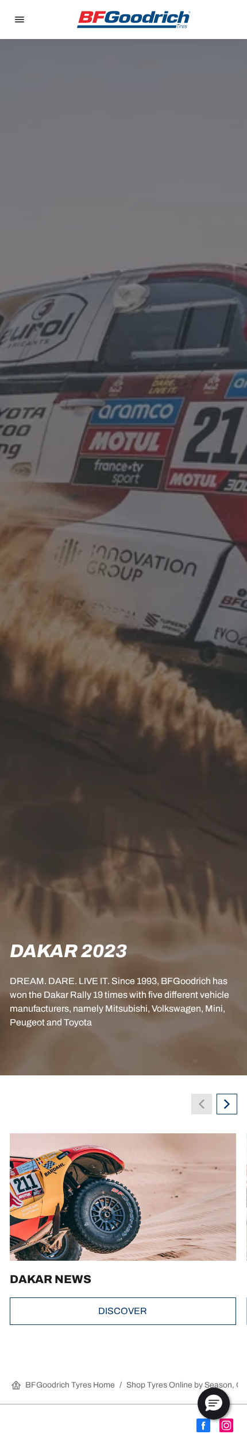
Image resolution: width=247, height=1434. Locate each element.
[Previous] (201, 1104)
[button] (214, 1404)
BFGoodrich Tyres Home (70, 1385)
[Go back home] (134, 19)
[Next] (227, 1104)
